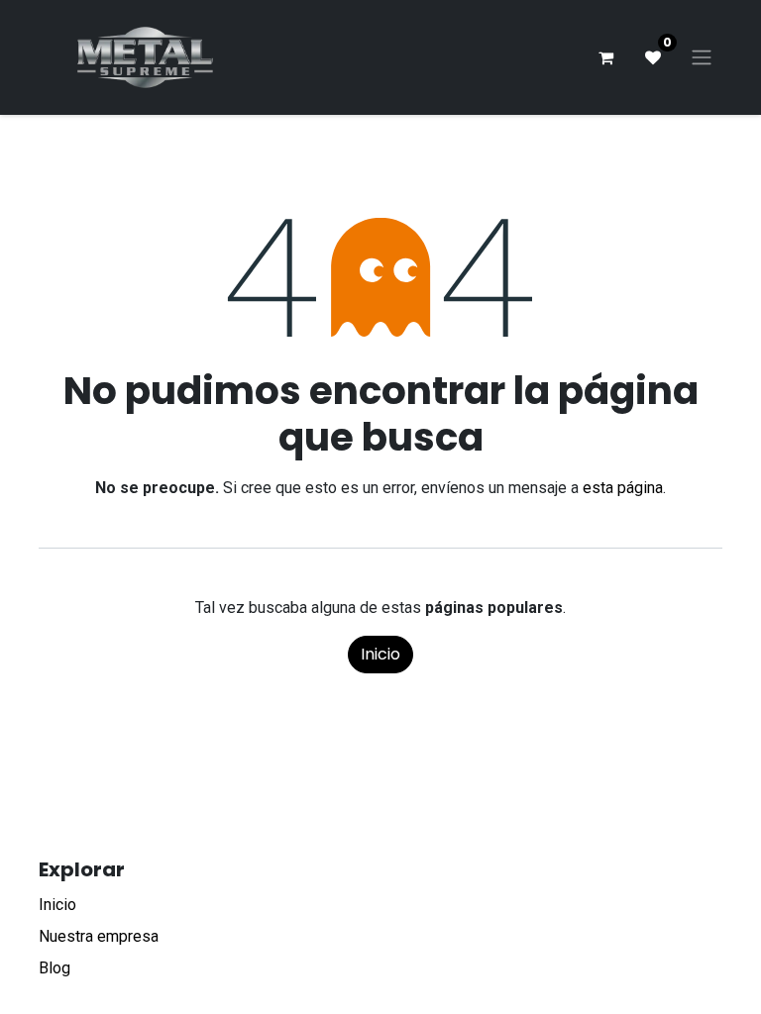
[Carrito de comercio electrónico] (605, 57)
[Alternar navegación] (701, 58)
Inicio (380, 654)
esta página (623, 487)
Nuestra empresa (99, 936)
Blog (54, 968)
